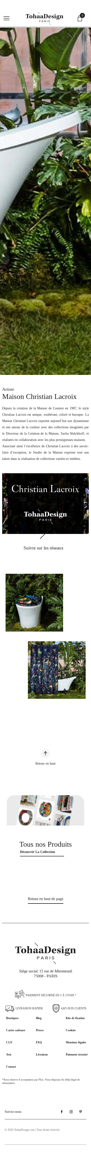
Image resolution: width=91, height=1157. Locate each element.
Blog (38, 1018)
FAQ (39, 1042)
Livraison (42, 1054)
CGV (9, 1042)
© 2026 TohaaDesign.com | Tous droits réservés (32, 1130)
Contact (11, 1066)
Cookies (71, 1030)
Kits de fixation (75, 1018)
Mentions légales (76, 1042)
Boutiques (12, 1018)
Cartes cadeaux (15, 1030)
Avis (8, 1054)
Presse (40, 1030)
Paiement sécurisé (77, 1054)
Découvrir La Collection (37, 852)
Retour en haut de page (45, 899)
